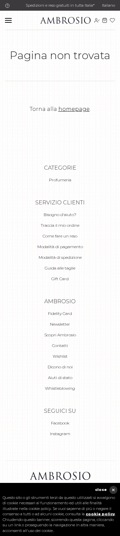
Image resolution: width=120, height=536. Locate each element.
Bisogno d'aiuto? (60, 214)
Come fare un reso (60, 235)
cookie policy (100, 514)
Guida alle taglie (60, 268)
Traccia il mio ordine (60, 225)
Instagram (60, 433)
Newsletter (60, 324)
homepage (74, 109)
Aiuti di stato (60, 377)
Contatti (60, 345)
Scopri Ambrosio (60, 334)
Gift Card (60, 278)
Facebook (60, 422)
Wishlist (60, 356)
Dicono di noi (60, 366)
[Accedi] (97, 20)
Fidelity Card (60, 313)
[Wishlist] (112, 20)
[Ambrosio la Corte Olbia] (65, 20)
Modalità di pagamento (60, 246)
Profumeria (60, 179)
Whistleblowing (60, 388)
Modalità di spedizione (60, 257)
